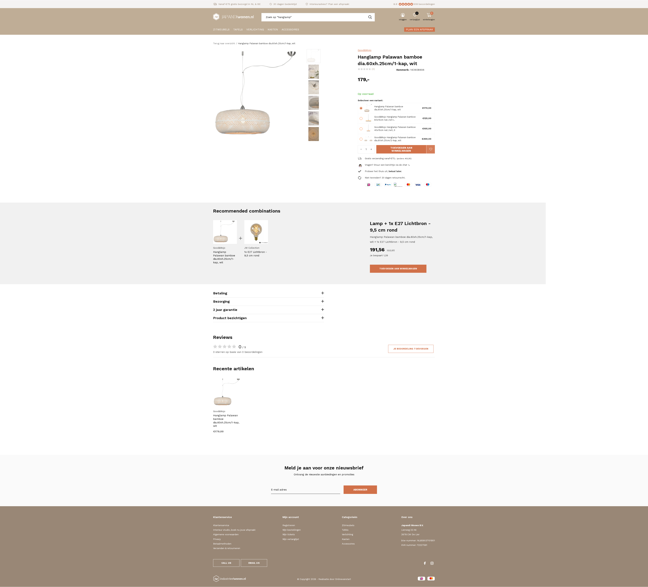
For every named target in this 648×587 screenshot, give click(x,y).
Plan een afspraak (419, 29)
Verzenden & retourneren (226, 548)
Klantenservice (221, 525)
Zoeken (370, 17)
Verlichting (255, 29)
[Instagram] (432, 563)
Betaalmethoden (222, 543)
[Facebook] (425, 563)
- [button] (361, 149)
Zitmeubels (221, 29)
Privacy (217, 539)
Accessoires (290, 29)
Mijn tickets (288, 534)
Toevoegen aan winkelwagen (401, 149)
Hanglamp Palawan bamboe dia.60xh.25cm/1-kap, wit (224, 257)
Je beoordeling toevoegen (410, 348)
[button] (331, 56)
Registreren (288, 525)
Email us (253, 563)
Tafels (238, 29)
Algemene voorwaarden (226, 534)
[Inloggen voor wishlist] (430, 149)
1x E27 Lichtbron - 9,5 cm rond (255, 253)
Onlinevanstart (343, 579)
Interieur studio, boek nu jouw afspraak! (234, 530)
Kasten (273, 29)
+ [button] (371, 149)
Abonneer (360, 489)
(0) (373, 69)
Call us (226, 563)
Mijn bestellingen (291, 530)
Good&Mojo (364, 50)
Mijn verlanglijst (290, 539)
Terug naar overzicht (224, 43)
